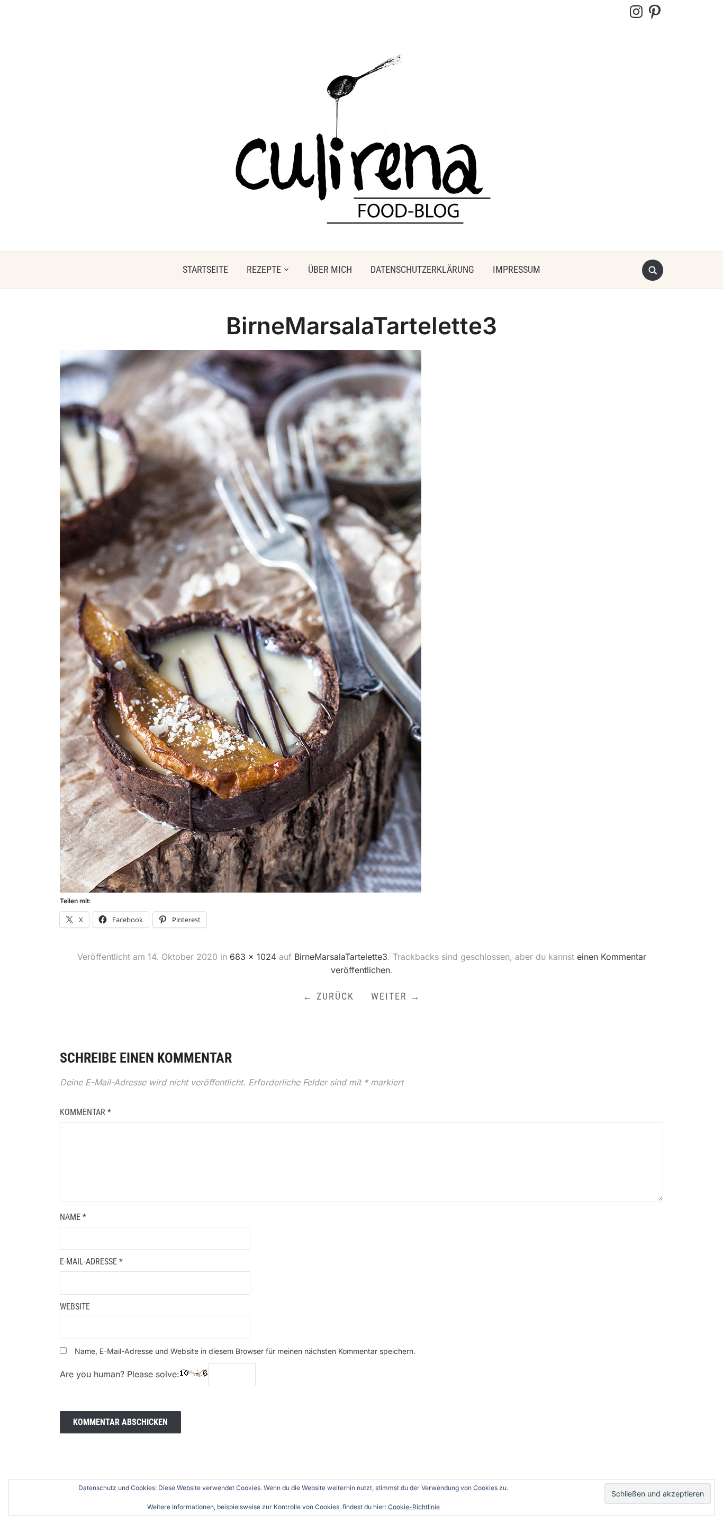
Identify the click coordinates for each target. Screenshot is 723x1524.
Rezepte (264, 269)
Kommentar (85, 1112)
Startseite (205, 269)
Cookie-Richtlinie (414, 1507)
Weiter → (396, 996)
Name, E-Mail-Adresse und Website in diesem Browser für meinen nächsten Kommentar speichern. (245, 1351)
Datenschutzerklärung (422, 269)
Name (73, 1217)
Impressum (516, 269)
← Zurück (328, 996)
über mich (330, 269)
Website (75, 1307)
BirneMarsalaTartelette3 (340, 956)
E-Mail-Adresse (91, 1261)
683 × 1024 (253, 956)
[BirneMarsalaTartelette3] (240, 621)
